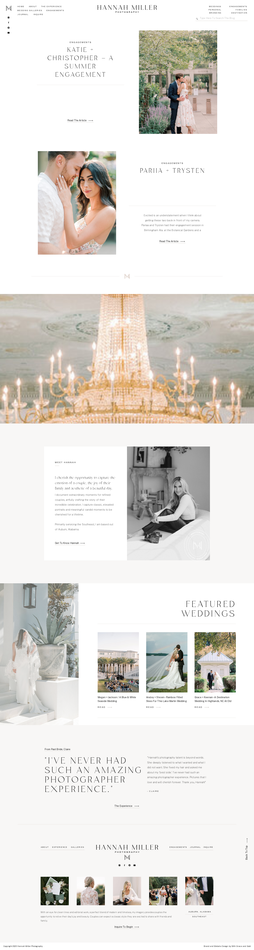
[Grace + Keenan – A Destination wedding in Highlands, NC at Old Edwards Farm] (207, 707)
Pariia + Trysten (172, 171)
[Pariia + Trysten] (183, 241)
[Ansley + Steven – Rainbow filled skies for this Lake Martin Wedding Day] (158, 707)
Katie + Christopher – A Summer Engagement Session (80, 67)
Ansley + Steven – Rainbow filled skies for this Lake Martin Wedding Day (166, 701)
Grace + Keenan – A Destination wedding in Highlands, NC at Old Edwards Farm (213, 701)
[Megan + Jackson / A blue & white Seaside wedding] (110, 707)
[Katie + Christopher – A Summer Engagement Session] (91, 121)
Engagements (80, 42)
